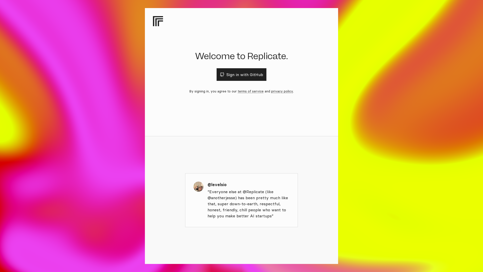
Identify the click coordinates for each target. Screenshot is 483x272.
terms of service (251, 91)
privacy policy (282, 91)
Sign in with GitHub (244, 74)
